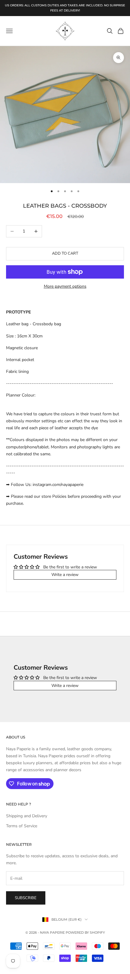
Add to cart (65, 253)
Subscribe (26, 898)
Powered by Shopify (85, 932)
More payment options (65, 286)
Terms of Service (21, 826)
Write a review (65, 574)
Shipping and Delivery (26, 816)
